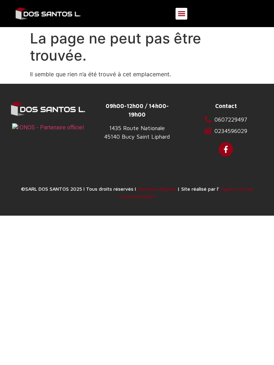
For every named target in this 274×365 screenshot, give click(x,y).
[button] (181, 14)
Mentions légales (156, 189)
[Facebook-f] (226, 149)
